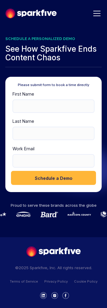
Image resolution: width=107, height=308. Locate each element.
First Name (23, 93)
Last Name (23, 121)
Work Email (23, 148)
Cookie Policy (85, 281)
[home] (31, 13)
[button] (96, 13)
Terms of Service (24, 281)
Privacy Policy (56, 281)
